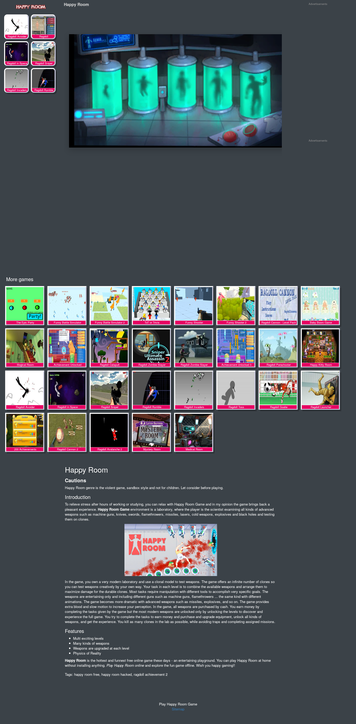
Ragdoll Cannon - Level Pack (278, 304)
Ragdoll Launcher (320, 389)
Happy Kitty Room (320, 346)
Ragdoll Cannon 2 (67, 431)
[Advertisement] (318, 70)
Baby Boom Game (320, 304)
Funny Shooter (193, 304)
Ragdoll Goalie (278, 389)
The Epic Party (24, 304)
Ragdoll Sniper (43, 52)
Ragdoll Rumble (43, 79)
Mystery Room (151, 431)
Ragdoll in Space (16, 52)
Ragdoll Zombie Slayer (151, 346)
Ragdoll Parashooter (278, 346)
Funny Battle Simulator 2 (109, 304)
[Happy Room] (30, 6)
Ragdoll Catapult (109, 346)
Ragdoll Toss (235, 389)
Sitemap (178, 708)
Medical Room (193, 431)
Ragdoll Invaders (16, 79)
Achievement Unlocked (67, 346)
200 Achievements (24, 431)
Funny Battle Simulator (67, 304)
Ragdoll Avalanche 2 (109, 431)
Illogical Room (24, 346)
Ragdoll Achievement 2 (43, 25)
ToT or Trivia (151, 304)
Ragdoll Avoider (16, 25)
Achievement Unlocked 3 (235, 346)
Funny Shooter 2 (235, 304)
